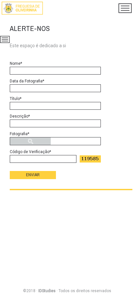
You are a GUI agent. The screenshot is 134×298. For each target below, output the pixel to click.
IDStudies (47, 291)
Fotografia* (19, 134)
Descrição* (20, 116)
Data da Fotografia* (27, 81)
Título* (15, 98)
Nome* (16, 63)
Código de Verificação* (30, 151)
